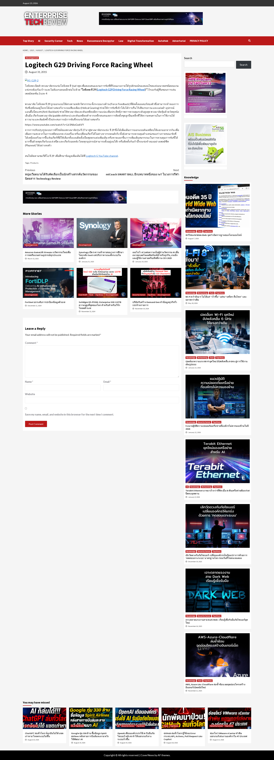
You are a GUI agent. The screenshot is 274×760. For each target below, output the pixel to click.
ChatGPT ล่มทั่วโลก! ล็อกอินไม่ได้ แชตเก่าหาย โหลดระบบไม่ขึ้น (44, 735)
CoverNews (147, 755)
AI (39, 40)
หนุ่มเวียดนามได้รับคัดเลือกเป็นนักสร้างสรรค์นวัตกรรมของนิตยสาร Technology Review (61, 174)
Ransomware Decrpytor (100, 40)
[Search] (249, 40)
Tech (69, 40)
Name (29, 381)
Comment (31, 342)
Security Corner (54, 40)
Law (121, 40)
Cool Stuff (83, 295)
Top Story (28, 40)
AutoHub (163, 40)
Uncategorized (32, 58)
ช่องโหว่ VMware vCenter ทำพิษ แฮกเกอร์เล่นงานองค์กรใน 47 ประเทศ (228, 735)
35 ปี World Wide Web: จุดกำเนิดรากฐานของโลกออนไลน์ (214, 235)
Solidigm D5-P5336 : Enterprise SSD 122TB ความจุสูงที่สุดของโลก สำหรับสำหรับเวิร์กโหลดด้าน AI (100, 305)
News (80, 40)
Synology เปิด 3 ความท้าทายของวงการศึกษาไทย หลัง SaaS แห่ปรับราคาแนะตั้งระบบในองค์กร (101, 255)
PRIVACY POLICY (199, 40)
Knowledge (190, 231)
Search (188, 58)
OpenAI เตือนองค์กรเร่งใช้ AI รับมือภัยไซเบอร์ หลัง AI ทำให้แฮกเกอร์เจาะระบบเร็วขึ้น (136, 736)
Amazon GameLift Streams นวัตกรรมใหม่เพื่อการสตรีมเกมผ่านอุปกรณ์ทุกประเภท (48, 254)
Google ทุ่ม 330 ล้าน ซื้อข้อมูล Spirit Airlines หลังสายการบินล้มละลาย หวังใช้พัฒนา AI (90, 736)
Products (34, 163)
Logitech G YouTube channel (102, 155)
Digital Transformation (141, 40)
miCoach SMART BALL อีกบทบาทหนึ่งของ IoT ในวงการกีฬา (142, 172)
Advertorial (179, 40)
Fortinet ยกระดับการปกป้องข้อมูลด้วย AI (45, 302)
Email (107, 381)
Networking (202, 293)
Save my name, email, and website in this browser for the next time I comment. (69, 414)
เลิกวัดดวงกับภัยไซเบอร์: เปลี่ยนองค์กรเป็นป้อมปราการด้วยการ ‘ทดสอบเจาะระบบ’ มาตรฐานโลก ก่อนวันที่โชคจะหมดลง (216, 557)
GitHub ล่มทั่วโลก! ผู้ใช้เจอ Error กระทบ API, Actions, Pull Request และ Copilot (183, 736)
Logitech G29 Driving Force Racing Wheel (121, 89)
